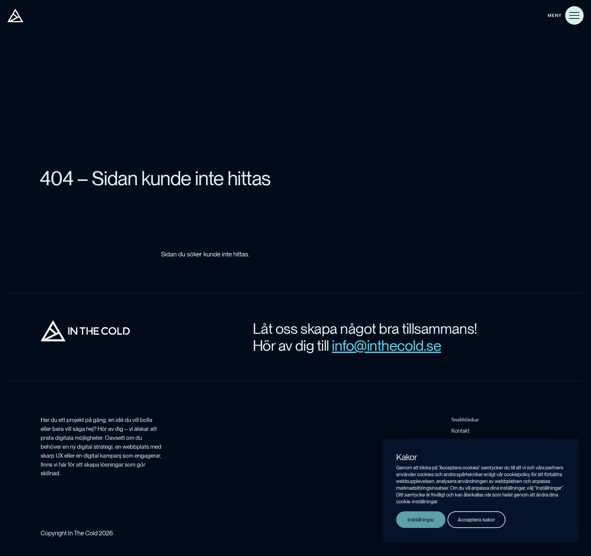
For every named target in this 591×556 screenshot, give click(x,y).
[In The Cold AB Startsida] (85, 331)
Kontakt (460, 430)
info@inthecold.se (386, 345)
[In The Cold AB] (15, 15)
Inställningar (421, 520)
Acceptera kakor (476, 520)
